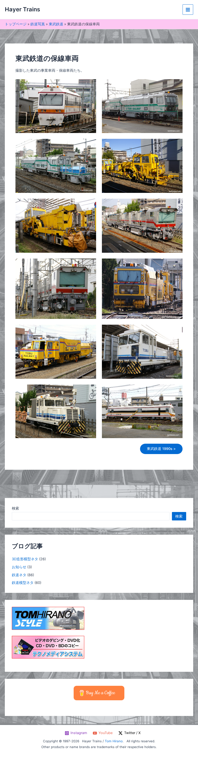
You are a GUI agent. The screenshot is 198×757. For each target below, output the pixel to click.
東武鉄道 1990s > (161, 449)
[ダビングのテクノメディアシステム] (48, 647)
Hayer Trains (22, 9)
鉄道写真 (37, 24)
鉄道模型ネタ (23, 583)
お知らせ (19, 567)
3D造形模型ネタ (25, 559)
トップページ (16, 24)
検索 (15, 508)
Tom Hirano (114, 741)
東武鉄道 (56, 24)
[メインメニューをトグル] (188, 9)
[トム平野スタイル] (48, 618)
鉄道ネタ (19, 575)
